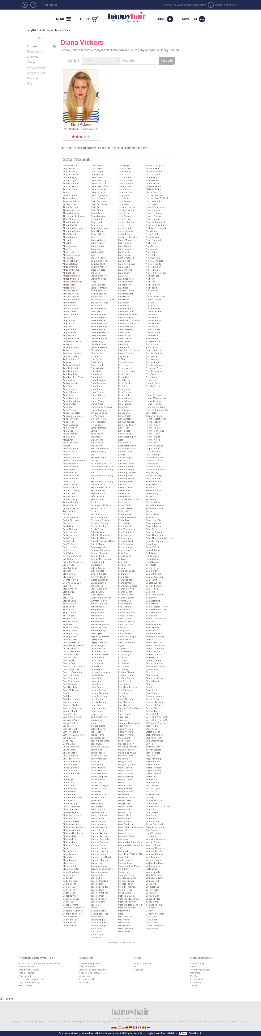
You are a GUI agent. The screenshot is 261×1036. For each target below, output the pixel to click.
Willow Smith (152, 896)
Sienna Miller (152, 675)
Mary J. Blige (124, 830)
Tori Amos (151, 818)
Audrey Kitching (71, 490)
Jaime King (96, 750)
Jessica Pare (97, 890)
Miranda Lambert (154, 171)
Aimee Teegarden (72, 207)
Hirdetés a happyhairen (90, 963)
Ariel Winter (69, 437)
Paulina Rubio (153, 362)
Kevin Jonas (124, 443)
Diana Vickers (98, 240)
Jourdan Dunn (125, 192)
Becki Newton (70, 529)
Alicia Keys (68, 252)
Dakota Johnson (99, 183)
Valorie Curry (152, 842)
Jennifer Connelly (100, 839)
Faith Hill (95, 460)
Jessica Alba (97, 875)
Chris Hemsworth (71, 809)
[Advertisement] (216, 61)
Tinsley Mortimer (154, 800)
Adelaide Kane (70, 189)
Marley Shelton (125, 818)
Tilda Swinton (153, 794)
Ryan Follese (152, 556)
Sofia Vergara (152, 693)
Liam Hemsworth (126, 642)
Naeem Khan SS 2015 (157, 198)
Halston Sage (97, 618)
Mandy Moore (125, 779)
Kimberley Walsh (126, 466)
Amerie (66, 317)
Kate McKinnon (126, 291)
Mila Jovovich (125, 916)
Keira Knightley (125, 368)
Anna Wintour (69, 410)
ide (145, 148)
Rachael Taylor (153, 422)
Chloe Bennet (70, 788)
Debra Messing (98, 216)
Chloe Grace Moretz (73, 797)
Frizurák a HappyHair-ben (37, 958)
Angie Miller (69, 380)
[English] (127, 1027)
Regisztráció (230, 4)
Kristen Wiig (124, 511)
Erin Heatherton (98, 422)
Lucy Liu (122, 720)
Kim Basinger (125, 457)
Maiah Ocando (125, 770)
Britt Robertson (70, 627)
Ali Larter (67, 243)
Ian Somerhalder (99, 717)
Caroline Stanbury (72, 705)
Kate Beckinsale (126, 279)
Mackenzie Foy (126, 744)
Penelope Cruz (153, 368)
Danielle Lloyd (98, 192)
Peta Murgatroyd (154, 371)
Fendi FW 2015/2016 (101, 505)
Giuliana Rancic (98, 583)
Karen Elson (124, 252)
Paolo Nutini (152, 344)
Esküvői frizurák (26, 966)
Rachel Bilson (153, 425)
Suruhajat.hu (196, 979)
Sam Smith (151, 571)
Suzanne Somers (155, 747)
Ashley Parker (70, 472)
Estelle (94, 431)
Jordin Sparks (125, 180)
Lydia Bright (124, 738)
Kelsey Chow (124, 413)
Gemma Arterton (99, 547)
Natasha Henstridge (156, 225)
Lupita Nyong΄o (125, 729)
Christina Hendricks (73, 833)
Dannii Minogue (99, 195)
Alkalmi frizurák (26, 973)
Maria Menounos (126, 797)
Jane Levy (96, 791)
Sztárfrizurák (46, 30)
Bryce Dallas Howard (73, 645)
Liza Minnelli (124, 705)
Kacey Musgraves (127, 240)
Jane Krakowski (98, 788)
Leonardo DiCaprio (127, 636)
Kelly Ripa (123, 407)
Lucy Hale (123, 717)
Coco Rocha (69, 875)
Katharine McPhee (127, 314)
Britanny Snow (70, 618)
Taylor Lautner (153, 764)
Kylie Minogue (125, 538)
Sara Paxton (152, 589)
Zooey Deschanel (155, 925)
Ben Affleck (68, 541)
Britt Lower (68, 624)
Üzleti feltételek (86, 966)
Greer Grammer (99, 589)
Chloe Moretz (69, 800)
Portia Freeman (154, 404)
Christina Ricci (70, 842)
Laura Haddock (126, 580)
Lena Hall (123, 627)
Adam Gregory (70, 177)
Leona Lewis (124, 633)
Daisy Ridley (97, 177)
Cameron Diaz (70, 657)
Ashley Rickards (71, 475)
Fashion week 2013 (100, 487)
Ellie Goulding (98, 350)
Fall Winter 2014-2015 (101, 464)
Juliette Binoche (126, 222)
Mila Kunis (123, 920)
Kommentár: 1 (72, 128)
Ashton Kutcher (71, 487)
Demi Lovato (97, 222)
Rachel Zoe (152, 443)
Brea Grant (68, 598)
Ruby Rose (151, 544)
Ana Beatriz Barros (72, 341)
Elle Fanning (97, 341)
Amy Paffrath (69, 329)
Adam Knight (69, 180)
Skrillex (149, 684)
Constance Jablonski (73, 908)
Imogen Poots (98, 726)
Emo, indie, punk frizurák (31, 979)
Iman (93, 723)
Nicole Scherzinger (156, 273)
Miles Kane (124, 922)
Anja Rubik (68, 386)
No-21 (149, 294)
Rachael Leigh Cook (156, 419)
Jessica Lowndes (99, 887)
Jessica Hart (97, 884)
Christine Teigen (71, 845)
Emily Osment (98, 389)
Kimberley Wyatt (126, 469)
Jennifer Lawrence (100, 851)
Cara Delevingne (71, 681)
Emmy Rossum (98, 410)
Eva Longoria (97, 440)
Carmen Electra (70, 702)
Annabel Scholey (71, 413)
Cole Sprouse (70, 887)
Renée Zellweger (154, 475)
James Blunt (97, 764)
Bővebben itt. (195, 1033)
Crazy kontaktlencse (200, 970)
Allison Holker (70, 264)
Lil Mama (122, 648)
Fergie (94, 511)
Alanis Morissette (71, 210)
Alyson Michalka (71, 279)
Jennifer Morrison (100, 860)
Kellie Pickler (125, 383)
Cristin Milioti (69, 925)
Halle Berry (96, 616)
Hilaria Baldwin (98, 675)
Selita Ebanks (152, 627)
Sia (147, 672)
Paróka (193, 976)
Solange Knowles (155, 696)
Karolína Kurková (126, 264)
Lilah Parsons (125, 651)
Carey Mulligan (70, 690)
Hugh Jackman (98, 708)
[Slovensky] (112, 1027)
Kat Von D (123, 276)
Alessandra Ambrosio (74, 216)
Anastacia (68, 350)
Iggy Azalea (96, 720)
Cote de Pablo (70, 916)
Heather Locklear (99, 654)
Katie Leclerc (125, 341)
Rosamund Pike (154, 520)
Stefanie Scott (153, 732)
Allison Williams (71, 270)
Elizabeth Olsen (98, 329)
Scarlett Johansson (156, 618)
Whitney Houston (154, 878)
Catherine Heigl (71, 732)
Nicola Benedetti (154, 261)
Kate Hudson (124, 285)
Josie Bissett (124, 186)
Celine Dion (69, 744)
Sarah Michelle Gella (156, 609)
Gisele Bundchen (99, 580)
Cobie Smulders (71, 872)
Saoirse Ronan (153, 586)
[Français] (138, 1027)
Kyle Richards (125, 532)
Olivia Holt (151, 314)
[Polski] (123, 1027)
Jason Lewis (97, 803)
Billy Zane (68, 571)
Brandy (66, 595)
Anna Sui (67, 407)
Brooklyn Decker (71, 642)
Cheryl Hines (69, 785)
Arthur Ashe (69, 440)
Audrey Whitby (70, 499)
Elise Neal (96, 311)
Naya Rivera (151, 231)
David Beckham (98, 201)
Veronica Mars (153, 860)
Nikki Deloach (153, 285)
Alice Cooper (69, 246)
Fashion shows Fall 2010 (103, 466)
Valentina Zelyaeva (155, 839)
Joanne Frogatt (98, 922)
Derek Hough (97, 231)
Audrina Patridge (71, 502)
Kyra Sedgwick (125, 544)
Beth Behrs (68, 550)
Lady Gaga (123, 553)
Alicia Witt (68, 258)
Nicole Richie (153, 270)
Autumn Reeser (71, 508)
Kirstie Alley (124, 493)
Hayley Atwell (97, 639)
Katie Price (123, 347)
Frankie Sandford (99, 526)
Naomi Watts (152, 204)
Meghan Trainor (126, 875)
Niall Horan (151, 243)
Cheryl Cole (68, 782)
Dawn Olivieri (97, 210)
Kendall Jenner (126, 422)
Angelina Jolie (70, 374)
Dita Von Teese (98, 258)
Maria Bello (124, 794)
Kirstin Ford (124, 496)
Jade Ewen (96, 744)
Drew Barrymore (99, 276)
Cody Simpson (70, 881)
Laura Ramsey (125, 583)
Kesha (121, 440)
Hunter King (97, 714)
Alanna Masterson (72, 213)
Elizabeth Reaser (99, 335)
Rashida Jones (153, 451)
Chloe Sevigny (70, 803)
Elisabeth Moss (98, 308)
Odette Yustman (154, 299)
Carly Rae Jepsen (71, 699)
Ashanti (66, 446)
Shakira (149, 639)
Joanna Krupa (98, 920)
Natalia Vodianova (155, 207)
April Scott (68, 431)
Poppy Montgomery (156, 398)
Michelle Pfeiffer (127, 902)
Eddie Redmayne (99, 288)
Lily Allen (122, 657)
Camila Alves (69, 660)
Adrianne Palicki (71, 201)
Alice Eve (67, 249)
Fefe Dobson (97, 496)
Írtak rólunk (84, 976)
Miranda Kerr (152, 168)
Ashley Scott (69, 481)
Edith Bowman (98, 291)
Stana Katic (151, 729)
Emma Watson (98, 401)
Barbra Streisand (71, 520)
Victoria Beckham (155, 863)
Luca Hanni (124, 714)
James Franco (98, 768)
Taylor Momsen (154, 768)
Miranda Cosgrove (155, 165)
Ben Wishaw (69, 544)
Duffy (93, 282)
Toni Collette (152, 812)
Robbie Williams (154, 502)
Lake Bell (122, 562)
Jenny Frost (96, 863)
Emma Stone (97, 398)
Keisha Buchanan (127, 371)
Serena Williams (154, 633)
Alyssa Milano (70, 285)
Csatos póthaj (197, 963)
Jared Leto (96, 800)
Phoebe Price (153, 383)
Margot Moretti (125, 788)
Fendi (93, 502)
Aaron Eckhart (70, 165)
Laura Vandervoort (127, 586)
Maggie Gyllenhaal (127, 764)
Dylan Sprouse (98, 285)
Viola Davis (151, 869)
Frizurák (32, 46)
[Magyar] (120, 1027)
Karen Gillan (124, 255)
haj (56, 4)
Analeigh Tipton (71, 347)
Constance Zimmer (73, 911)
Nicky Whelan (153, 258)
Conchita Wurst (70, 896)
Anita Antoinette (71, 383)
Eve (92, 455)
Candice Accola (71, 669)
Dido (93, 255)
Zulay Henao (152, 929)
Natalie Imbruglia (154, 213)
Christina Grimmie (72, 830)
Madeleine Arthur (127, 753)
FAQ (29, 83)
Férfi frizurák (25, 976)
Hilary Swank (97, 687)
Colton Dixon (69, 893)
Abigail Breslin (70, 168)
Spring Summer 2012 (156, 717)
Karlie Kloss (124, 261)
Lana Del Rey (124, 565)
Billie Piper (68, 565)
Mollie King (151, 177)
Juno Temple (125, 228)
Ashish (66, 455)
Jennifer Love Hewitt (101, 857)
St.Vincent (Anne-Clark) (157, 723)
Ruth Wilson (152, 553)
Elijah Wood (96, 305)
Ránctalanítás (25, 985)
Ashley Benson (70, 464)
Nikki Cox (150, 282)
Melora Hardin (125, 890)
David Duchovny (99, 204)
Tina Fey (150, 797)
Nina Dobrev (152, 291)
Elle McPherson (99, 347)
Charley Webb (70, 753)
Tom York (151, 809)
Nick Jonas (151, 249)
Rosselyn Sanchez (155, 541)
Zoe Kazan (151, 916)
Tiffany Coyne (153, 788)
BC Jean (67, 523)
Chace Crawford (71, 747)
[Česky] (116, 1027)
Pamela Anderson (155, 341)
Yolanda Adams (154, 905)
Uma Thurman (153, 833)
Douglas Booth (98, 264)
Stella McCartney (154, 735)
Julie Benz (123, 213)
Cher (65, 777)
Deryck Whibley (98, 234)
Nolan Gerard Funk (155, 296)
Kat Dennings (125, 270)
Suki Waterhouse (154, 741)
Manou (121, 782)
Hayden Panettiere (100, 636)
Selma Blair (151, 630)
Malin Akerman (126, 777)
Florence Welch (99, 517)
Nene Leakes (152, 237)
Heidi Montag (97, 663)
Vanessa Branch (154, 845)
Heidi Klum (96, 660)
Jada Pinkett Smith (100, 741)
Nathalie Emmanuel (156, 228)
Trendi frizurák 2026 (29, 970)
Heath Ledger (97, 645)
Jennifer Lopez (98, 854)
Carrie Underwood (72, 717)
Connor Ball (69, 902)
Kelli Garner (124, 380)
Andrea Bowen (70, 356)
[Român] (145, 1027)
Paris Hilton (152, 347)
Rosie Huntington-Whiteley (159, 538)
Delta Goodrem (98, 219)
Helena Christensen (101, 672)
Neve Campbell (153, 240)
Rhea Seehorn (153, 478)
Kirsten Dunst (125, 487)
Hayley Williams (98, 642)
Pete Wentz (152, 374)
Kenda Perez (124, 419)
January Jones (98, 797)
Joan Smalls (97, 916)
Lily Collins (123, 663)
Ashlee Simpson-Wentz (75, 460)
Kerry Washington (127, 437)
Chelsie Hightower (72, 773)
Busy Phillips (69, 648)
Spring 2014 (152, 714)
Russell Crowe (153, 550)
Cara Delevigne (70, 678)
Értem (183, 1033)
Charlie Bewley (70, 756)
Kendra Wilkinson (127, 425)
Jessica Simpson (99, 893)
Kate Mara (123, 288)
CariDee (67, 693)
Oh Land (150, 303)
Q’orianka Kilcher (154, 416)
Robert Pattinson (154, 508)
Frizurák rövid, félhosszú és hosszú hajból (40, 963)
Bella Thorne (69, 538)
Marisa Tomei (125, 812)
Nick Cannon (152, 246)
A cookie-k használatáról (91, 973)
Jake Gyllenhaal (99, 759)
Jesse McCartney (99, 872)
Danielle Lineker (99, 189)
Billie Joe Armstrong (73, 562)
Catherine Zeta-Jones (74, 735)
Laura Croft (123, 574)
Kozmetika (195, 982)
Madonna (123, 759)
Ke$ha (121, 359)
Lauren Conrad (125, 595)
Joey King (96, 937)
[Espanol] (134, 1027)
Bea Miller (68, 526)
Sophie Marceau (154, 702)
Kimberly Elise (125, 475)
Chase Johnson (71, 768)
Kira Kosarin (124, 484)
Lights (121, 645)
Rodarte (150, 511)
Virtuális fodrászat (125, 17)
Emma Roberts (98, 395)
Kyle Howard (124, 526)
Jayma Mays (97, 806)
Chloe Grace (69, 794)
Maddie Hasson (126, 750)
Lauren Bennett (126, 589)
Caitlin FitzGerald (71, 651)
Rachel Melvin (153, 434)
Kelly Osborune (126, 398)
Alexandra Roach (71, 231)
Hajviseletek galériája (29, 982)
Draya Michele (98, 270)
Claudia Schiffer (71, 869)
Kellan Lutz (123, 377)
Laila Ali (122, 559)
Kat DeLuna (124, 267)
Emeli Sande (97, 362)
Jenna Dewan (98, 818)
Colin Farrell (69, 890)
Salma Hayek (152, 568)
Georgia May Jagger (101, 559)
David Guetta (97, 207)
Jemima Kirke (98, 809)
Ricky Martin (152, 484)
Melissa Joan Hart (127, 878)
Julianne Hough (126, 207)
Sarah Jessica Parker (157, 607)
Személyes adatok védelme (93, 970)
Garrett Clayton (98, 544)
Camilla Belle (69, 663)
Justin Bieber (125, 234)
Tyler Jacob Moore (155, 827)
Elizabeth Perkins (99, 332)
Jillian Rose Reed (99, 914)
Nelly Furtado (152, 234)
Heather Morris (98, 657)
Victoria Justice (154, 866)
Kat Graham (124, 273)
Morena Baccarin (154, 186)
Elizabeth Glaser (99, 323)
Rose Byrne (151, 529)
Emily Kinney (97, 386)
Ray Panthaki (152, 455)
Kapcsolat (33, 78)
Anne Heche (69, 422)
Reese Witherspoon (156, 469)
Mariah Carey (124, 800)
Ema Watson (97, 359)
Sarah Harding (153, 601)
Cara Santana (69, 684)
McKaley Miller (125, 860)
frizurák (48, 4)
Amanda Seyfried (71, 299)
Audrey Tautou (70, 496)
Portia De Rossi (153, 401)
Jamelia (95, 761)
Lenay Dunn (124, 630)
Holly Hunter (97, 699)
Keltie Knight (124, 416)
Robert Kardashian (155, 505)
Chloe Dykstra (70, 791)
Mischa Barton (153, 174)
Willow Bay (151, 893)
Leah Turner (124, 609)
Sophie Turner (153, 711)
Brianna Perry (69, 604)
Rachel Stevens (154, 437)
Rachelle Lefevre (154, 446)
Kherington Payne (127, 446)
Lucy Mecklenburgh (128, 723)
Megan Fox (123, 872)
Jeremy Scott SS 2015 (102, 869)
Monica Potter (153, 183)
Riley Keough (152, 493)
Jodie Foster (97, 929)
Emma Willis (97, 404)
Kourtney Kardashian (128, 499)
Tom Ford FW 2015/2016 (158, 806)
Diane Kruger (97, 246)
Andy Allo (67, 362)
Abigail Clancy (70, 171)
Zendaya (150, 911)
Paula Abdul (152, 359)
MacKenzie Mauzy (127, 747)
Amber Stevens (70, 308)
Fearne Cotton (98, 493)
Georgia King (97, 556)
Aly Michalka (69, 273)
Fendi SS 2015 (98, 508)
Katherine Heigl (126, 317)
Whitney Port (152, 881)
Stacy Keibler (152, 726)
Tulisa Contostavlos (155, 824)
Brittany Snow (69, 636)
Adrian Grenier (70, 195)
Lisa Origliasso (125, 690)
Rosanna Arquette (155, 523)
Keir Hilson (123, 365)
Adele (66, 192)
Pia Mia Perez (153, 386)
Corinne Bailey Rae (72, 914)
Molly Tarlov (152, 180)
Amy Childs (68, 323)
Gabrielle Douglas (100, 535)
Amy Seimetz (69, 335)
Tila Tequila (152, 791)
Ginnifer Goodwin (99, 577)
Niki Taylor (151, 279)
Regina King (152, 472)
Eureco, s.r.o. (142, 1018)
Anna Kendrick (70, 398)
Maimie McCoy (125, 773)
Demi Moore (97, 225)
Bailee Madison (71, 517)
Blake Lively (69, 577)
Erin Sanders (97, 425)
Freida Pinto (97, 529)
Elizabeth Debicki (99, 317)
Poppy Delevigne (154, 395)
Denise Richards (99, 228)
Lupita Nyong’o (125, 735)
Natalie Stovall (153, 219)
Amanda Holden (71, 294)
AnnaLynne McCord (73, 416)
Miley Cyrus (124, 925)
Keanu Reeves (125, 362)
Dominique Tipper (100, 261)
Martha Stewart (125, 821)
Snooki (149, 687)
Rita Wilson (151, 499)
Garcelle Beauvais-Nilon (103, 541)
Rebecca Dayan (154, 460)
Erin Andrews (97, 416)
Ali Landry (68, 240)
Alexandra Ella (70, 225)
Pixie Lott (150, 392)
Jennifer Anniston (100, 836)
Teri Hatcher (152, 779)
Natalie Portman (154, 216)
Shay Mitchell (153, 657)
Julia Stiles (123, 204)
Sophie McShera (154, 705)
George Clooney (99, 553)
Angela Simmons (71, 371)
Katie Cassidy (124, 335)
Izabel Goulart (98, 738)
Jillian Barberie (98, 911)
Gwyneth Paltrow (99, 601)
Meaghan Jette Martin (129, 866)
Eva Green (96, 437)
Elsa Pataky (96, 356)
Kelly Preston (125, 404)
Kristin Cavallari (125, 514)
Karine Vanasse (126, 258)
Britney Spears (70, 621)
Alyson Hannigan (71, 276)
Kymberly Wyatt (125, 541)
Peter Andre (152, 377)
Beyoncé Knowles (72, 556)
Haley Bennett (98, 609)
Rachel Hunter (153, 428)
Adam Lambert (70, 183)
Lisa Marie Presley (127, 687)
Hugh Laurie (97, 711)
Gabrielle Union (98, 538)
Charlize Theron (71, 759)
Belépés (218, 4)
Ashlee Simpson (71, 457)
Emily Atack (96, 374)
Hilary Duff (96, 678)
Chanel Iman (69, 750)
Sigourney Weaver (155, 678)
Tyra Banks (151, 830)
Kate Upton (123, 299)
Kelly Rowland (125, 410)
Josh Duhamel (125, 183)
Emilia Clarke (97, 368)
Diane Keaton (97, 243)
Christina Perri (70, 839)
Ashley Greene (70, 466)
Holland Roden (98, 690)
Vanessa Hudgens (155, 848)
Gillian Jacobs (98, 568)
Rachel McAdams (155, 431)
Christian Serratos (72, 815)
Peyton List (151, 380)
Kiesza (121, 455)
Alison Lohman (70, 261)
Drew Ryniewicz (98, 279)
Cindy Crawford (70, 854)
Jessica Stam (97, 896)
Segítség (138, 970)
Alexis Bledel (69, 234)
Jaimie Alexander (99, 756)
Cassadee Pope (71, 720)
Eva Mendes (97, 443)
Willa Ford (151, 884)
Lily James (123, 666)
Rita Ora (150, 496)
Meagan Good (125, 863)
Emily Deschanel (99, 383)
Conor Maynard (70, 905)
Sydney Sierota (153, 750)
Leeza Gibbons (126, 616)
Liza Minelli (124, 702)
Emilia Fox (96, 371)
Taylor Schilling (153, 770)
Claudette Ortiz (70, 866)
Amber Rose (69, 305)
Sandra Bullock (153, 583)
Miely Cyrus (124, 911)
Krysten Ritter (124, 523)
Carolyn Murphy (71, 711)
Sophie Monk (153, 708)
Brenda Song (69, 601)
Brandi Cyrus (69, 592)
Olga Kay (150, 305)
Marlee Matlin (125, 815)
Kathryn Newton (126, 329)
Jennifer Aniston (99, 833)
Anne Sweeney (70, 425)
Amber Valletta (70, 311)
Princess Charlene (155, 407)
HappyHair (31, 30)
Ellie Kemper (97, 353)
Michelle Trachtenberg (130, 905)
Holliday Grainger (99, 693)
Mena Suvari (124, 893)
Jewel (94, 908)
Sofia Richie (152, 690)
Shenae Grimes (154, 663)
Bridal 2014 (68, 607)
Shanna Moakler (154, 642)
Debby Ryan (96, 213)
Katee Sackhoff (126, 311)
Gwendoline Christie (101, 598)
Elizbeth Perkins (99, 338)
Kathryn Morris (125, 326)
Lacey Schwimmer (127, 550)
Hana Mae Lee (98, 621)
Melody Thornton (127, 887)
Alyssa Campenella (72, 282)
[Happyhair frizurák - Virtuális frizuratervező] (130, 1011)
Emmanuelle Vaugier (101, 407)
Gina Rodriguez (98, 574)
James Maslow (98, 770)
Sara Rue (150, 592)
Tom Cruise (152, 803)
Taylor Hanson (153, 761)
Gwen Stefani (97, 595)
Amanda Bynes (70, 291)
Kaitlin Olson (124, 243)
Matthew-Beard (125, 851)
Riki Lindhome (153, 490)
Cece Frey (68, 741)
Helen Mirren (97, 669)
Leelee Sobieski (126, 612)
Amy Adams (69, 320)
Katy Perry (123, 356)
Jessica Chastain (99, 881)
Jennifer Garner (99, 845)
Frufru (193, 966)
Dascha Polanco (99, 198)
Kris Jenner (124, 502)
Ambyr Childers (70, 314)
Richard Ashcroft (154, 481)
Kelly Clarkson (125, 392)
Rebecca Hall (153, 464)
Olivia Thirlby (152, 323)
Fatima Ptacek (98, 490)
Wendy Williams (154, 875)
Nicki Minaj (151, 252)
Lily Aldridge (124, 654)
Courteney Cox (70, 920)
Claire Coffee (69, 857)
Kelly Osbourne (126, 401)
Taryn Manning (153, 759)
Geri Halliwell (97, 562)
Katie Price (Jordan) (128, 350)
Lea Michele (124, 607)
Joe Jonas (96, 931)
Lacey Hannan (125, 547)
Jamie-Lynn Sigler (100, 785)
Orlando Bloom (153, 332)
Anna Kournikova (71, 401)
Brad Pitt (67, 586)
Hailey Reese (97, 607)
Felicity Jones (98, 499)
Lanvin (121, 568)
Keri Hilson (123, 428)
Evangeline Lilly (98, 451)
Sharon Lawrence (155, 645)
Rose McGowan (154, 532)
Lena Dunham (125, 624)
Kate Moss (123, 296)
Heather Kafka (98, 651)
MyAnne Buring (153, 189)
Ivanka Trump (97, 735)
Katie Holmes (125, 338)
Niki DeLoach (153, 276)
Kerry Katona (124, 434)
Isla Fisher (96, 732)
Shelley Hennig (153, 660)
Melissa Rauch (125, 884)
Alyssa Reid (68, 288)
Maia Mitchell (125, 768)
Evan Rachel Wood (100, 448)
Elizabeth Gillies (99, 320)
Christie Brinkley (71, 821)
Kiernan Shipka (126, 451)
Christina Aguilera (72, 824)
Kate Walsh (123, 303)
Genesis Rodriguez (100, 550)
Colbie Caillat (69, 884)
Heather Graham (99, 648)
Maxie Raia (123, 857)
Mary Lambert (125, 833)
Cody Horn (68, 878)
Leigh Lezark (124, 618)
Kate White (123, 305)
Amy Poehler (69, 332)
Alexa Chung (69, 219)
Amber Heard (69, 303)
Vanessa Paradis (154, 854)
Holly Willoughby (99, 702)
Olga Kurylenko (153, 308)
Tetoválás (195, 985)
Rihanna (150, 487)
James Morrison (99, 773)
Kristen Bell (124, 505)
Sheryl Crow (152, 669)
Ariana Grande (70, 434)
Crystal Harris (97, 165)
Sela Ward (151, 621)
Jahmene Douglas (100, 747)
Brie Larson (68, 609)
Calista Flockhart (71, 654)
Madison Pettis (125, 756)
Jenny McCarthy (99, 866)
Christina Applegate (73, 827)
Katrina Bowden (126, 353)
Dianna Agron (97, 252)
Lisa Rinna (123, 693)
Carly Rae (67, 696)
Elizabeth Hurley (99, 326)
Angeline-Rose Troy (73, 377)
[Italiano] (141, 1027)
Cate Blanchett (70, 729)
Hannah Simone (99, 627)
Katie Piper (123, 344)
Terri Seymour (153, 782)
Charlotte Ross (70, 764)
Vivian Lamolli (153, 872)
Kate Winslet (124, 308)
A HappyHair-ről (36, 67)
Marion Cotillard (126, 806)
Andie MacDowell (72, 353)
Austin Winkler (70, 505)
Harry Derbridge (99, 630)
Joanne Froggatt (99, 925)
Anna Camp (69, 389)
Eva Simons (96, 446)
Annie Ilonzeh (70, 428)
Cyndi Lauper (97, 171)
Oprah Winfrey (153, 329)
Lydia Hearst (124, 741)
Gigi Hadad (96, 565)
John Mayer (124, 165)
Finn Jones (96, 514)
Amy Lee (67, 326)
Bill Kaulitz (68, 559)
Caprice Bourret (71, 675)
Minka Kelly (124, 931)
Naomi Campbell (154, 201)
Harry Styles (96, 633)
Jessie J (95, 905)
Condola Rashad (71, 899)
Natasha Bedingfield (156, 222)
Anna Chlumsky (71, 392)
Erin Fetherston (98, 419)
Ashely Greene (70, 448)
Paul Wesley (152, 356)
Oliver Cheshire (153, 311)
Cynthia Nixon (97, 174)
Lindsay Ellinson (126, 672)
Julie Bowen (124, 216)
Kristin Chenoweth (127, 517)
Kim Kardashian (126, 464)
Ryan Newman (153, 562)
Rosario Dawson (154, 526)
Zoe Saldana (152, 920)
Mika (120, 914)
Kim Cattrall (124, 460)
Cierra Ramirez (70, 851)
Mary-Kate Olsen (126, 836)
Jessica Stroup (98, 899)
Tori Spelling (152, 821)
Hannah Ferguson (100, 624)
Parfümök (195, 973)
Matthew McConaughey (130, 842)
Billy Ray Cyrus (70, 568)
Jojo (120, 174)
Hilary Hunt (96, 681)
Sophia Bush (152, 699)
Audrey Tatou (69, 493)
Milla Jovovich (125, 929)
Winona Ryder (153, 899)
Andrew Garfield (71, 359)
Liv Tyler (122, 696)
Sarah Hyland (152, 604)
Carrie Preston (70, 714)
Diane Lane (96, 249)
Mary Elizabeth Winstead (130, 827)
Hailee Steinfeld (99, 604)
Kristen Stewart (125, 508)
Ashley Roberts (70, 478)
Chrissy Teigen (70, 812)
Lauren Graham (126, 598)
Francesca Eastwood (101, 520)
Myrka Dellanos (153, 192)
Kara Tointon (124, 249)
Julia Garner (124, 198)
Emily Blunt (96, 377)
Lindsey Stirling (126, 678)
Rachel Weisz (153, 440)
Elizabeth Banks (98, 314)
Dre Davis (95, 273)
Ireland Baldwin (98, 729)
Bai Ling (67, 514)
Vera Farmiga (152, 857)
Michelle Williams (127, 908)
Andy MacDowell (71, 365)
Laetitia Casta (124, 556)
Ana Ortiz (67, 344)
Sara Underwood (154, 595)
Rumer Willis (152, 547)
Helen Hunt (96, 666)
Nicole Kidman (153, 267)
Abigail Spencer (71, 174)
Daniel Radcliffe (99, 186)
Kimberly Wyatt (125, 481)
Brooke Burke (70, 639)
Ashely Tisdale (70, 451)
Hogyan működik (37, 72)
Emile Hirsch (97, 365)
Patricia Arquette (154, 350)
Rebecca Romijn (154, 466)
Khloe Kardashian (127, 448)
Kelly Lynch (124, 395)
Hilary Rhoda (97, 684)
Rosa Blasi (151, 517)
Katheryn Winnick (127, 323)
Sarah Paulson (153, 612)
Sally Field (151, 565)
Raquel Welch (153, 448)
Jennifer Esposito (100, 842)
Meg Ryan (123, 869)
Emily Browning (98, 380)
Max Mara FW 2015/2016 (130, 854)
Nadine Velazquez (155, 195)
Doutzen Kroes (98, 267)
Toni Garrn (151, 815)
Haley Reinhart (98, 612)
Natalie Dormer (153, 210)
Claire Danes (69, 860)
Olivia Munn (152, 317)
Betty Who (68, 553)
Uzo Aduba (151, 836)
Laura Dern (123, 577)
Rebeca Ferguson (155, 457)
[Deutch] (130, 1027)
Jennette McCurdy (100, 827)
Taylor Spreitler (153, 773)
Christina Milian (70, 836)
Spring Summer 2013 (156, 720)
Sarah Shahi (152, 616)
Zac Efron (151, 908)
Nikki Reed (151, 288)
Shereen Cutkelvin (155, 666)
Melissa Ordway (126, 881)
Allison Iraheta (70, 267)
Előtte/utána (35, 51)
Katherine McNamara (129, 320)
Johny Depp (124, 171)
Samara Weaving (154, 577)
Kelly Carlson (124, 389)
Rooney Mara (152, 514)
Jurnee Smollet (126, 231)
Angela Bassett (70, 368)
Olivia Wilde (152, 326)
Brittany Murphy (70, 633)
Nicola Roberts (153, 264)
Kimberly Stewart (126, 478)
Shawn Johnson (154, 654)
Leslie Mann (124, 639)
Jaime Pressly (98, 753)
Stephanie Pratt (153, 738)
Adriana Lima (69, 198)
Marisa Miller (124, 809)
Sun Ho (149, 744)
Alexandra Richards (72, 228)
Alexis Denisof (70, 237)
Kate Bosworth (125, 282)
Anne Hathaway (70, 419)
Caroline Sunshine (72, 708)
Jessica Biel (97, 878)
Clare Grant (68, 863)
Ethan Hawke (97, 434)
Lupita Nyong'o (125, 732)
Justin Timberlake (127, 237)
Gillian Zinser (97, 571)
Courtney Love (70, 922)
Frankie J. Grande (100, 523)
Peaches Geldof (154, 365)
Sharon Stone (153, 651)
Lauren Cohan (125, 592)
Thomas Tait (152, 785)
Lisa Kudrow (124, 684)
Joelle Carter (97, 934)
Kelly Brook (124, 386)
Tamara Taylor (153, 753)
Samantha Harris (154, 574)
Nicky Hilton (152, 255)
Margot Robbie (125, 791)
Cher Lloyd (68, 779)
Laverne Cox (124, 601)
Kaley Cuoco (124, 246)
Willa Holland (152, 887)
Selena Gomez (153, 624)
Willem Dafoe (153, 890)
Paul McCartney (154, 353)
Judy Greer (124, 195)
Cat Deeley (68, 726)
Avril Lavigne (69, 511)
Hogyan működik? (143, 963)
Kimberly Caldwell (127, 472)
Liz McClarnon (125, 699)
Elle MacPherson (99, 344)
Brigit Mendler (70, 612)
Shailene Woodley (155, 636)
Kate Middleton (126, 294)
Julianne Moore (126, 210)
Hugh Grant (96, 705)
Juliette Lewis (125, 225)
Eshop (31, 62)
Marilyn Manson (126, 803)
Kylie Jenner (124, 535)
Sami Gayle (151, 580)
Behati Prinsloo (70, 532)
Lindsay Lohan (125, 675)
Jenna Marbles (98, 824)
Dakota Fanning (98, 180)
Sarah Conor (152, 598)
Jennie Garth (97, 830)
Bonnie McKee (70, 580)
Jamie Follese (98, 779)
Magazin (32, 56)
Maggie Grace (125, 761)
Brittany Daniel (70, 630)
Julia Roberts (125, 201)
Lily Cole (122, 660)
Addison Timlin (70, 186)
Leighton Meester (127, 621)
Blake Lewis (69, 574)
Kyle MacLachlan (126, 529)
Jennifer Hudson (99, 848)
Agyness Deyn (70, 204)
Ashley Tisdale (70, 484)
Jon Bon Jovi (125, 177)
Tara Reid (150, 756)
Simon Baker (152, 681)
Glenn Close (97, 586)
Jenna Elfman (98, 821)
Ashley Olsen (69, 469)
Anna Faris (68, 395)
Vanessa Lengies (154, 851)
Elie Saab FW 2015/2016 (102, 299)
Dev (92, 237)
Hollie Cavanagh (99, 696)
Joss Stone (124, 189)
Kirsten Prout (124, 490)
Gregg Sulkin (97, 592)
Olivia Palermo (153, 320)
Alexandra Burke (71, 222)
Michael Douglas (126, 896)
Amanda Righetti (71, 296)
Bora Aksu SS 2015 (72, 583)
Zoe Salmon (152, 922)
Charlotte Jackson (72, 761)
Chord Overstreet (71, 806)
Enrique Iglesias (99, 413)
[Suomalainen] (149, 1027)
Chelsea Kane (70, 770)
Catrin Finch (69, 738)
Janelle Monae (98, 794)
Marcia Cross (124, 785)
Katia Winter (124, 332)
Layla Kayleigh (125, 604)
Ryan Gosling (152, 559)
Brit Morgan (69, 616)
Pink (148, 389)
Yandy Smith (152, 902)
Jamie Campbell (99, 777)
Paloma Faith (152, 338)
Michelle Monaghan (128, 899)
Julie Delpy (124, 219)
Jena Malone (97, 812)
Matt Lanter (123, 839)
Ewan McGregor (99, 457)
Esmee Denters (98, 428)
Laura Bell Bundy (126, 571)
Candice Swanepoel (73, 672)
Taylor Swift (151, 777)
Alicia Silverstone (71, 255)
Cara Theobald (70, 687)
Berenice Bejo (70, 547)
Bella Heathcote (71, 535)
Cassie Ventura (70, 723)
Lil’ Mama (123, 669)
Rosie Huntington (155, 535)
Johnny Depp (125, 168)
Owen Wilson (152, 335)
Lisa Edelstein (125, 681)
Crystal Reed (97, 168)
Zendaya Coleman (155, 914)
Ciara (65, 848)
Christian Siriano (71, 818)
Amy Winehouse (71, 338)
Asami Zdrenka (70, 443)
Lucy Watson (124, 726)
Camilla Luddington (73, 666)
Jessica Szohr (98, 902)
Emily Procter (97, 392)
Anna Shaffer (69, 404)
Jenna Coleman (99, 815)
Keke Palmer (124, 374)
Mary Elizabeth (125, 824)
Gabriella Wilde (98, 532)
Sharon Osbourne (155, 648)
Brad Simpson (70, 589)
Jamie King (96, 782)
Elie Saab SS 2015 (99, 303)
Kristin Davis (124, 520)
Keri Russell (124, 431)
